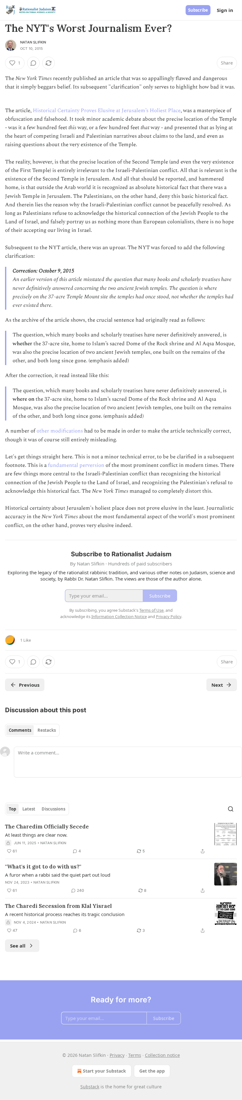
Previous (29, 685)
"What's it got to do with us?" (43, 866)
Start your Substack (104, 1071)
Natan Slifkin (33, 42)
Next (217, 685)
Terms (134, 1055)
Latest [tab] (28, 809)
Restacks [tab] (46, 730)
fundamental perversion (76, 465)
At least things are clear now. (36, 835)
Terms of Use (151, 610)
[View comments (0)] (33, 63)
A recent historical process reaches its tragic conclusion (64, 914)
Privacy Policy (168, 616)
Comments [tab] (20, 730)
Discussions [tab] (53, 809)
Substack (89, 1087)
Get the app (152, 1071)
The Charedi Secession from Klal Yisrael (58, 905)
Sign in (225, 10)
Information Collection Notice (119, 616)
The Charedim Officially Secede (47, 826)
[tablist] (32, 730)
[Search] (230, 809)
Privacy (117, 1055)
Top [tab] (12, 809)
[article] (121, 839)
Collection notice (162, 1055)
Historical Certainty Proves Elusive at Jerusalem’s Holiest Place (107, 110)
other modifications (60, 431)
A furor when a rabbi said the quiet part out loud (57, 875)
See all (18, 945)
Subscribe (198, 10)
